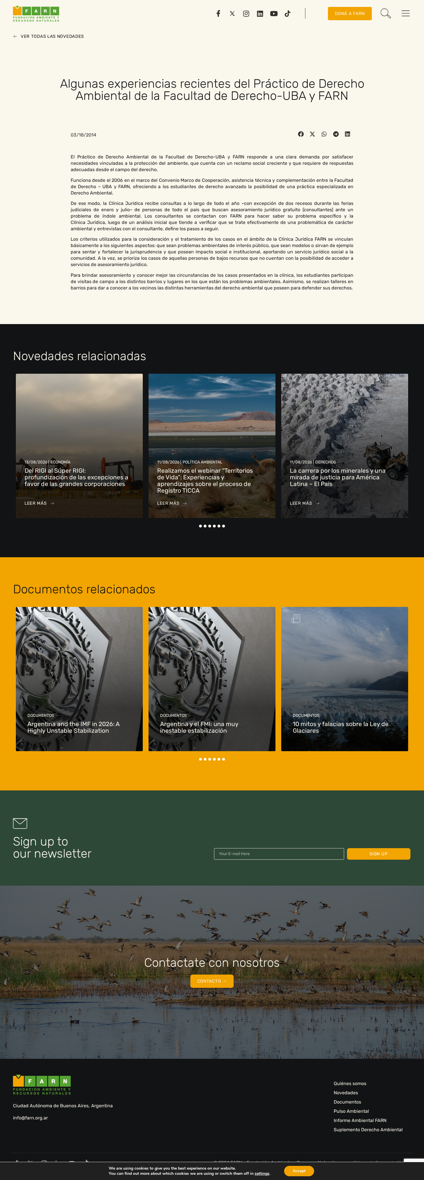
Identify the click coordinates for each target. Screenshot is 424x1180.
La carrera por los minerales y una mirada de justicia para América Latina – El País (338, 477)
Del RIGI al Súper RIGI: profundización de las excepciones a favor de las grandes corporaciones (76, 477)
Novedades (346, 1092)
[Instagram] (246, 13)
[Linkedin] (259, 13)
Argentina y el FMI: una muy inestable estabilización (199, 727)
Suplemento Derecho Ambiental (368, 1129)
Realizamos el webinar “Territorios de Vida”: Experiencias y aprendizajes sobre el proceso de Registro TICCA (205, 480)
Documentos (347, 1102)
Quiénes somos (350, 1083)
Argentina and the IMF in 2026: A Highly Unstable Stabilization (73, 727)
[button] (301, 134)
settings (262, 1173)
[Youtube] (273, 13)
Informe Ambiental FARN (360, 1120)
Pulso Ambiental (351, 1111)
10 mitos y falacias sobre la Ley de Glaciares (341, 727)
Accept (299, 1171)
